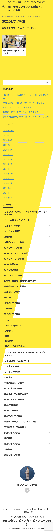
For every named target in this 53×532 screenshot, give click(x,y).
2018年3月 (8, 144)
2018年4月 (8, 140)
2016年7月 (8, 192)
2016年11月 (8, 178)
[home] (27, 490)
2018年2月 (8, 149)
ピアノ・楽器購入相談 (15, 345)
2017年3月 (8, 159)
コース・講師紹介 (13, 325)
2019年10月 (8, 130)
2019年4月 (8, 135)
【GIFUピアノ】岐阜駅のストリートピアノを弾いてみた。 (27, 96)
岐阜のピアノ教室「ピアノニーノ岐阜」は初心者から (26, 517)
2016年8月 (8, 188)
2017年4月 (8, 154)
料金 (7, 335)
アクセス (9, 330)
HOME (8, 320)
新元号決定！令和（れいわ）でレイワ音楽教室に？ (25, 102)
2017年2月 (8, 164)
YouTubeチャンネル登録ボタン (17, 107)
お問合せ (9, 340)
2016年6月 (8, 197)
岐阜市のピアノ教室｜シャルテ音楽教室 (20, 112)
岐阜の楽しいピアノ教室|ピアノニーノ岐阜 (25, 8)
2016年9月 (8, 183)
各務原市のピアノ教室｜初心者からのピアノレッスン (26, 116)
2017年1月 (8, 168)
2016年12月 (8, 173)
